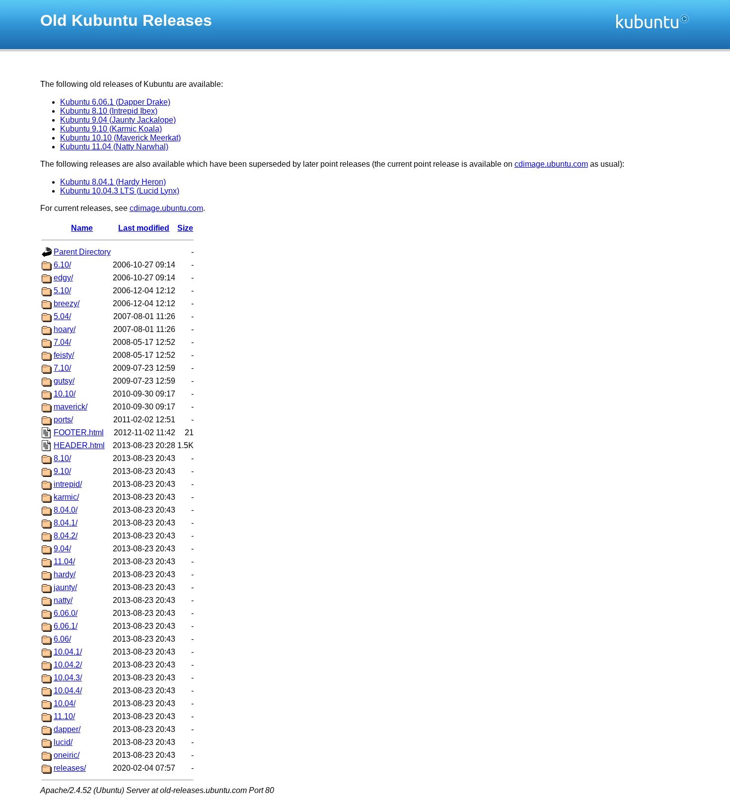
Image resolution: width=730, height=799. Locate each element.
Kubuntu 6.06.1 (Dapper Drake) (115, 102)
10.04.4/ (68, 690)
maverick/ (70, 406)
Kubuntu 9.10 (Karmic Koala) (111, 129)
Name (82, 228)
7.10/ (62, 368)
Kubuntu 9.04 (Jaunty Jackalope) (118, 120)
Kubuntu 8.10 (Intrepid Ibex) (108, 111)
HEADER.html (79, 445)
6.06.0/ (65, 613)
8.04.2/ (65, 536)
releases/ (70, 768)
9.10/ (62, 471)
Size (185, 228)
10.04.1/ (68, 652)
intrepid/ (68, 484)
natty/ (63, 600)
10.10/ (64, 394)
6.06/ (62, 639)
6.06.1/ (65, 626)
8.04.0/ (65, 510)
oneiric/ (66, 755)
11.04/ (64, 561)
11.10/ (64, 716)
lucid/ (63, 742)
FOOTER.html (79, 432)
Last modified (143, 228)
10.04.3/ (68, 677)
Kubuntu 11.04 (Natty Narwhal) (114, 146)
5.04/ (62, 316)
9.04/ (62, 548)
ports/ (63, 419)
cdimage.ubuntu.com (551, 164)
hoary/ (64, 329)
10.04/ (64, 703)
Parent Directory (82, 252)
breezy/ (66, 303)
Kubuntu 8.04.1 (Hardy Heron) (113, 182)
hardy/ (64, 574)
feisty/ (64, 355)
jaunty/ (65, 587)
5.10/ (62, 290)
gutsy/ (64, 381)
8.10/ (62, 458)
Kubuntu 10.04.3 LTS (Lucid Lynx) (119, 191)
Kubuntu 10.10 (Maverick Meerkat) (120, 137)
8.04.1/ (65, 523)
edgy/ (63, 277)
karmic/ (66, 497)
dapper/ (67, 729)
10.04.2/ (68, 665)
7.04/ (62, 342)
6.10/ (62, 265)
